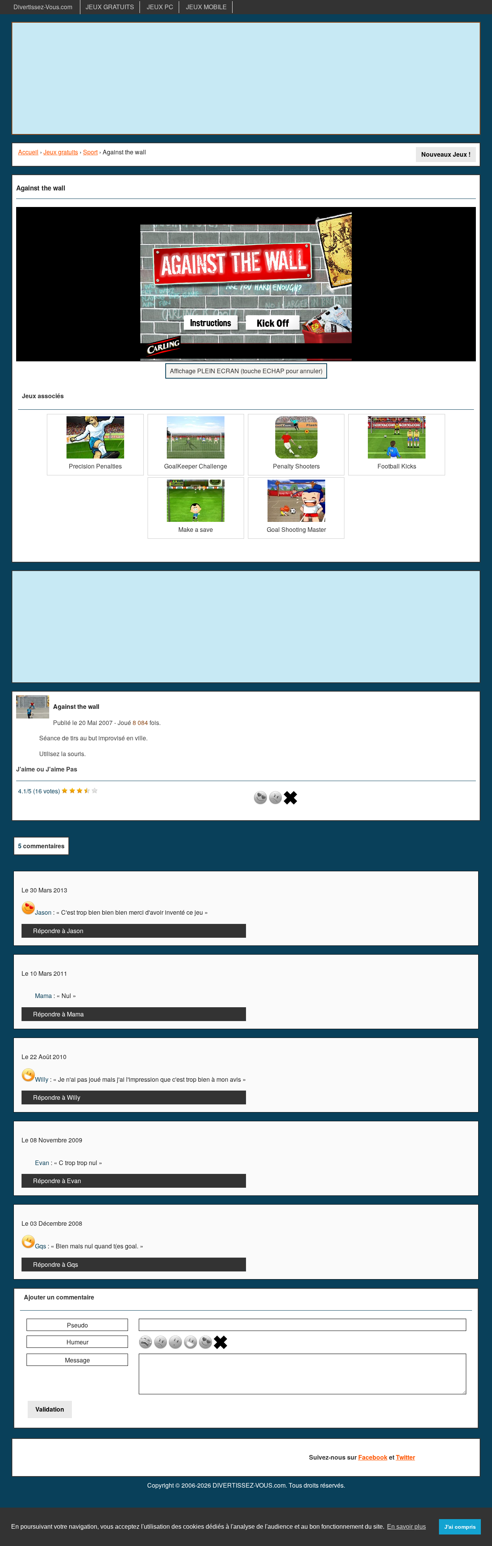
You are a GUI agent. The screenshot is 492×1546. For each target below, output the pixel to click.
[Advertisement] (246, 78)
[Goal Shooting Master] (296, 480)
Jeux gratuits (60, 151)
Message (77, 1360)
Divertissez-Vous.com (42, 6)
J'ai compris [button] (460, 1527)
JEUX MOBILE (206, 6)
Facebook (372, 1457)
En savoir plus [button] (406, 1526)
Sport (90, 151)
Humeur (77, 1341)
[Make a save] (196, 480)
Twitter (405, 1457)
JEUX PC (160, 6)
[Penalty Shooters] (296, 416)
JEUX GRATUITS (110, 6)
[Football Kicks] (396, 416)
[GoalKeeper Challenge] (196, 416)
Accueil (28, 151)
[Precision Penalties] (95, 416)
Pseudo (77, 1325)
